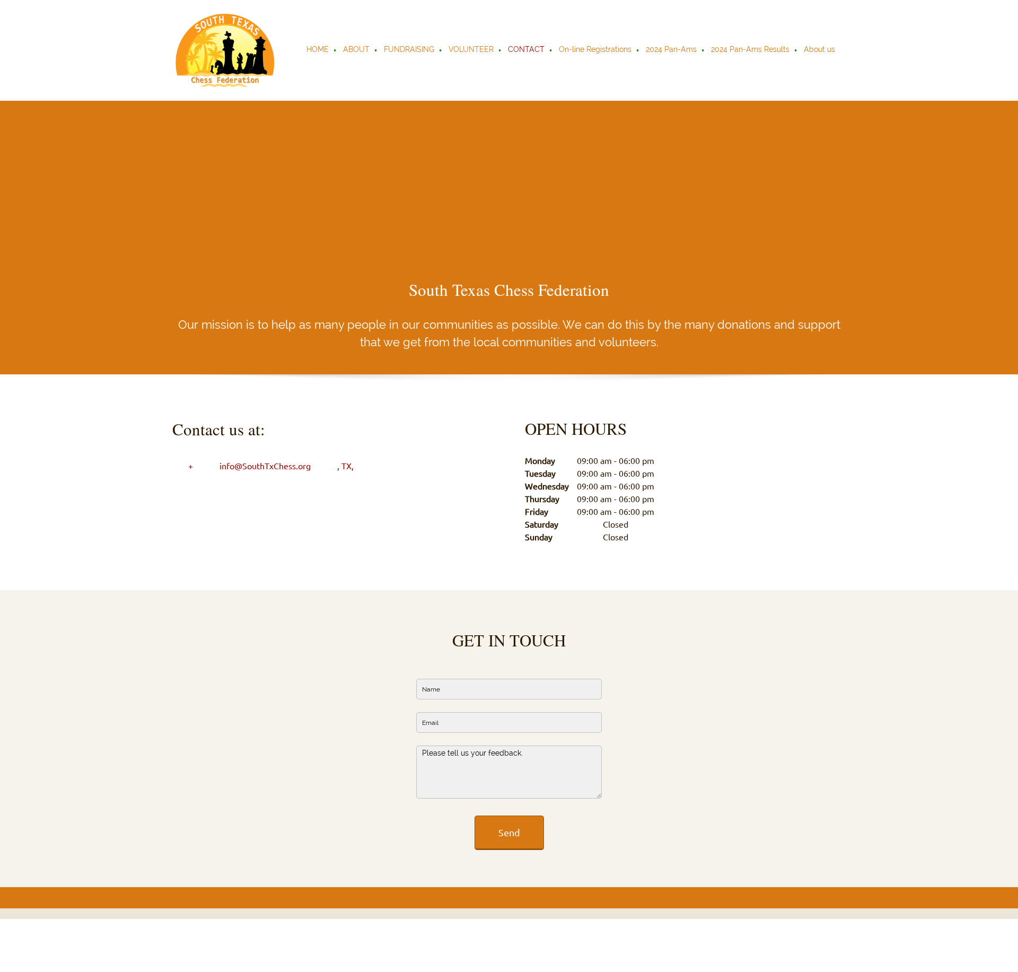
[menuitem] (318, 50)
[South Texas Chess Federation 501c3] (225, 50)
